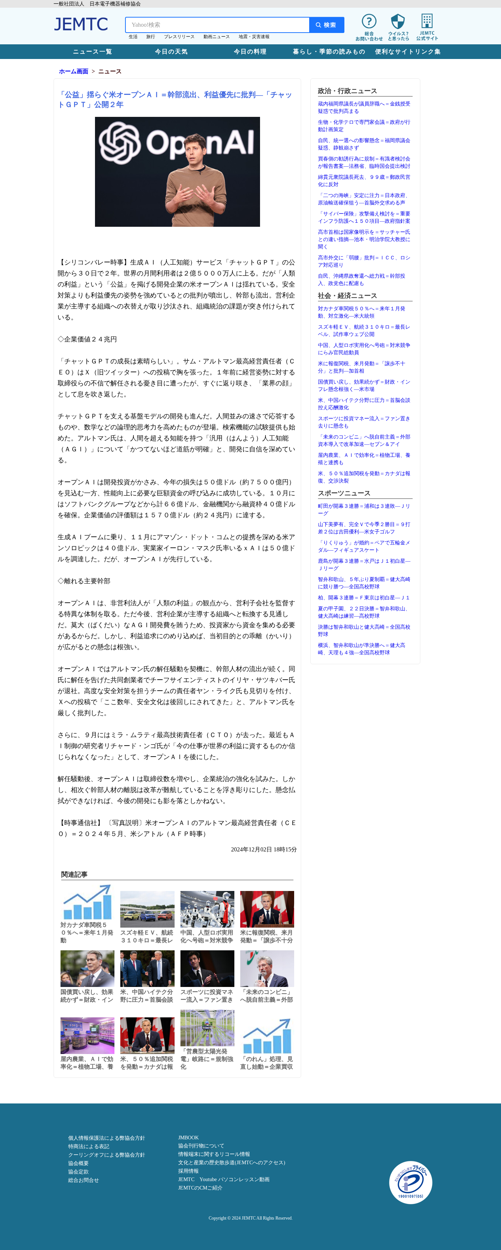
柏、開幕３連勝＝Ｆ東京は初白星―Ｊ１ (364, 597)
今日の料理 (250, 51)
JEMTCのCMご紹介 (200, 1188)
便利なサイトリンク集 (408, 51)
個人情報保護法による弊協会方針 (106, 1138)
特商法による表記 (88, 1146)
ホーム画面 (73, 71)
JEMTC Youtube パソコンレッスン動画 (224, 1179)
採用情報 (188, 1171)
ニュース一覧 (93, 51)
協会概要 (78, 1163)
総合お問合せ (83, 1180)
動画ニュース (217, 36)
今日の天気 (171, 51)
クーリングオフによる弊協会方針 (106, 1155)
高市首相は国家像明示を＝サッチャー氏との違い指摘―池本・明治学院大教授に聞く (364, 239)
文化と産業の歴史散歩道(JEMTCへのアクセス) (231, 1162)
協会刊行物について (201, 1146)
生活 (133, 36)
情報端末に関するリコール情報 (214, 1154)
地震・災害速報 (254, 36)
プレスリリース (179, 36)
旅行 (150, 36)
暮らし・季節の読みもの (329, 51)
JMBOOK (188, 1137)
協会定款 (78, 1172)
